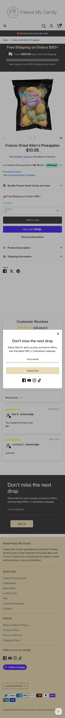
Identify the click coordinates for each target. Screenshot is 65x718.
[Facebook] (24, 380)
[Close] (58, 333)
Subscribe (32, 370)
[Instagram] (34, 380)
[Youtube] (29, 380)
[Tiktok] (39, 380)
